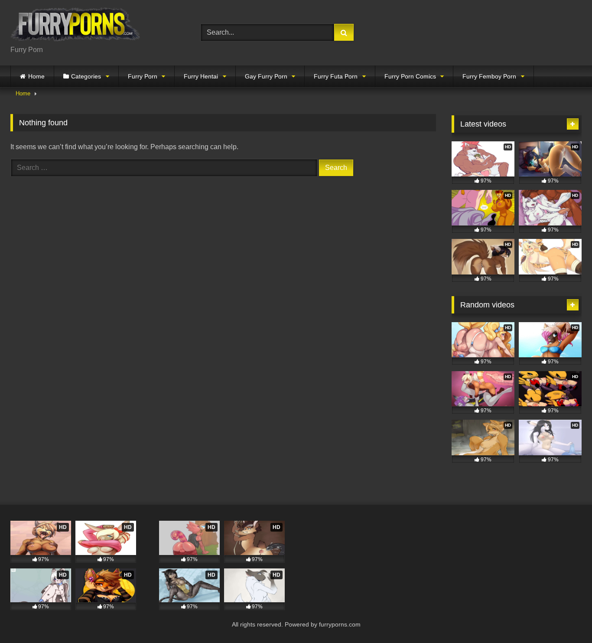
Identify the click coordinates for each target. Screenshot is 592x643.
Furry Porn (142, 76)
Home (36, 76)
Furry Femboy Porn (489, 76)
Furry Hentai (201, 76)
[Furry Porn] (75, 26)
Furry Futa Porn (336, 76)
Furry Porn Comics (410, 76)
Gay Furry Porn (266, 76)
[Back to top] (565, 617)
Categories (86, 76)
